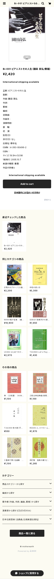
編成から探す (8, 493)
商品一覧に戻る (27, 533)
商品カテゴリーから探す (13, 484)
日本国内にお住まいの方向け (27, 192)
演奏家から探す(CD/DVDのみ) (16, 510)
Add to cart (27, 183)
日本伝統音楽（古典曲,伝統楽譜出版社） (20, 519)
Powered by (24, 551)
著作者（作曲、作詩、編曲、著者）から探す (20, 502)
